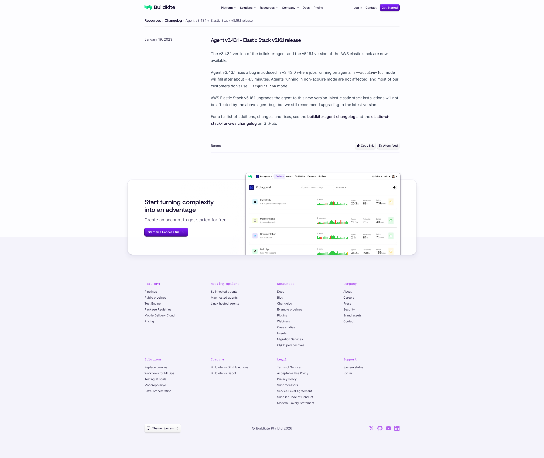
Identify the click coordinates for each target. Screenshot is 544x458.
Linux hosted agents (225, 303)
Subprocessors (287, 385)
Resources (267, 7)
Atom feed (390, 145)
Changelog (173, 20)
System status (353, 367)
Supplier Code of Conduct (295, 397)
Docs (306, 7)
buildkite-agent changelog (331, 116)
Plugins (282, 315)
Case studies (286, 327)
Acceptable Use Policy (292, 373)
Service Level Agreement (294, 391)
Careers (348, 297)
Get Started (390, 7)
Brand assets (352, 315)
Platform (227, 7)
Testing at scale (155, 379)
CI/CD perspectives (290, 345)
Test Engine (152, 303)
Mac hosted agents (224, 297)
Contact (371, 7)
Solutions (246, 7)
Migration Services (290, 339)
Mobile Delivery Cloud (159, 315)
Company (288, 7)
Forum (347, 373)
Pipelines (150, 291)
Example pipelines (289, 309)
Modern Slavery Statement (295, 403)
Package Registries (157, 309)
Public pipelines (155, 297)
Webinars (283, 321)
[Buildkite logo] (159, 7)
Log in (358, 7)
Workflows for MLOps (159, 373)
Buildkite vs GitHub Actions (229, 367)
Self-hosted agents (224, 291)
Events (281, 333)
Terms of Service (288, 367)
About (347, 291)
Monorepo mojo (155, 385)
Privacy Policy (287, 379)
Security (349, 309)
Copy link (367, 145)
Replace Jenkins (155, 367)
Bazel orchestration (157, 391)
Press (347, 303)
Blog (280, 297)
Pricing (318, 7)
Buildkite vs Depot (223, 373)
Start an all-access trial (164, 232)
